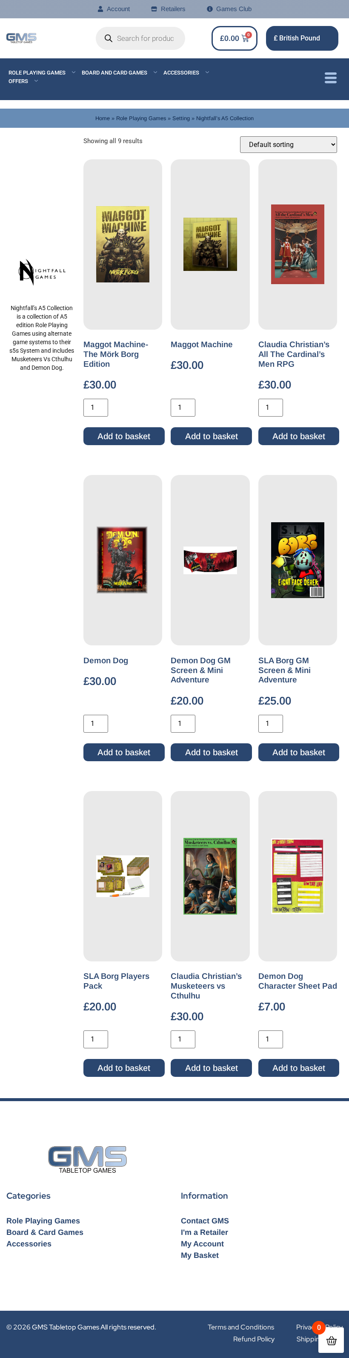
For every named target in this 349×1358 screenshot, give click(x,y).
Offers (18, 81)
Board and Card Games (114, 72)
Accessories (181, 72)
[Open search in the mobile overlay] (140, 38)
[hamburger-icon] (330, 79)
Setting (181, 118)
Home (102, 118)
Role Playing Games (37, 72)
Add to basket (123, 436)
